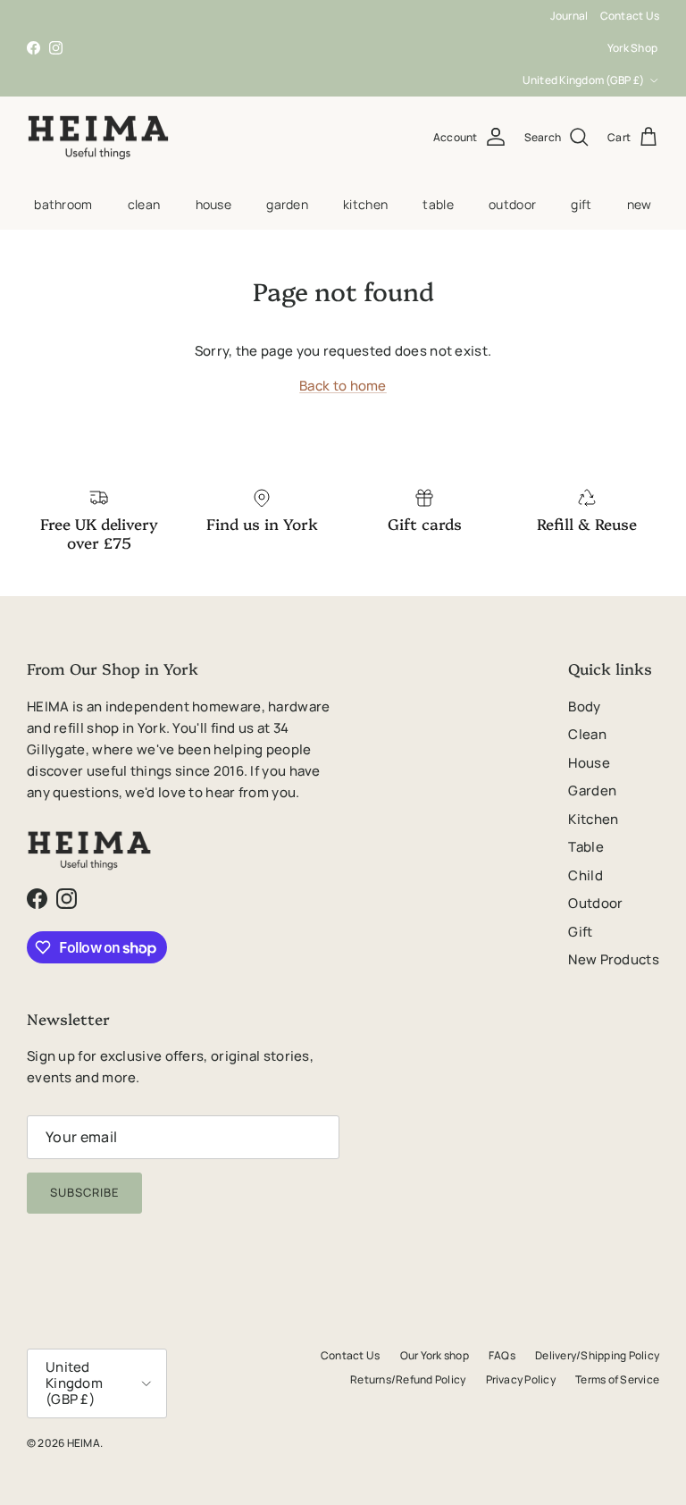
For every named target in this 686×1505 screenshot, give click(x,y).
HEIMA (83, 1442)
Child (585, 875)
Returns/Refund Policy (407, 1379)
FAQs (502, 1355)
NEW (639, 204)
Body (584, 706)
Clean (144, 204)
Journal (569, 15)
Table (437, 204)
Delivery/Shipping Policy (597, 1355)
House (213, 204)
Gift (581, 204)
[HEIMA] (98, 137)
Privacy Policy (521, 1379)
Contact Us (629, 15)
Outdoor (512, 204)
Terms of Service (617, 1379)
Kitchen (365, 204)
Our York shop (434, 1355)
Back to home (343, 385)
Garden (287, 204)
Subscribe (84, 1192)
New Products (613, 959)
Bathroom (63, 204)
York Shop (632, 47)
